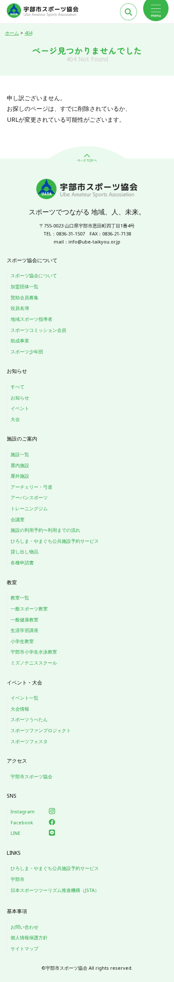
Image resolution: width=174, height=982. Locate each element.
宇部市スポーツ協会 (31, 776)
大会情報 (20, 709)
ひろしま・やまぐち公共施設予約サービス (55, 541)
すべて (17, 386)
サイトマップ (24, 948)
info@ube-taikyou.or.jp (94, 241)
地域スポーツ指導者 (31, 319)
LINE (15, 833)
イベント (20, 408)
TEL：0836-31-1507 (64, 233)
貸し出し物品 (24, 551)
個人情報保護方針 (29, 937)
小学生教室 (22, 641)
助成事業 (20, 340)
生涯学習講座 (24, 630)
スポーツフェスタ (29, 741)
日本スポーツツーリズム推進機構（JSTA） (55, 890)
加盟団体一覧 (24, 286)
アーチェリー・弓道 (31, 487)
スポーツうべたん (29, 719)
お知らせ (20, 397)
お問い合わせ (24, 927)
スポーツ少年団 (27, 351)
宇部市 (17, 879)
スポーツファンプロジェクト (41, 730)
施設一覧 (20, 454)
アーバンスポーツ (29, 497)
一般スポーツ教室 (29, 608)
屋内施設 (20, 465)
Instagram (23, 811)
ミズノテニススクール (34, 662)
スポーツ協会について (34, 275)
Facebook (22, 822)
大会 (15, 419)
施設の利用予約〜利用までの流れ (45, 530)
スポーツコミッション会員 (38, 330)
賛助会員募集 (24, 297)
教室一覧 (20, 597)
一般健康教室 (24, 619)
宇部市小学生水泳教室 (34, 651)
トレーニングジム (29, 508)
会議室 (17, 519)
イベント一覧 (24, 698)
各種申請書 (22, 562)
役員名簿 (20, 308)
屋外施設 (20, 476)
